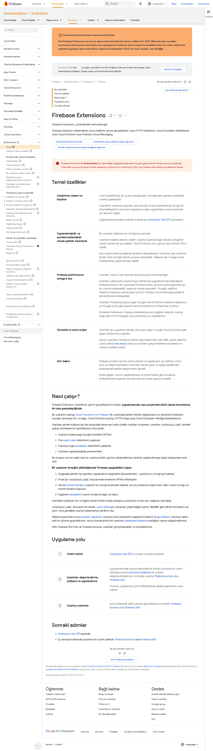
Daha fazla (79, 3)
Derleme (36, 3)
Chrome (99, 731)
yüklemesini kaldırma (136, 520)
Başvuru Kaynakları (115, 20)
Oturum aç (203, 3)
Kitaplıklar (50, 709)
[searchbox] (21, 30)
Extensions (40, 13)
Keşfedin (69, 141)
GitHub (49, 714)
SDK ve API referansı (55, 699)
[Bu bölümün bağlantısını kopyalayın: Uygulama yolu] (88, 540)
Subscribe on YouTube (109, 709)
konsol (163, 576)
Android (85, 731)
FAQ (160, 48)
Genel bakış (10, 20)
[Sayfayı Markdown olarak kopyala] (120, 115)
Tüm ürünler (159, 731)
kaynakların (81, 446)
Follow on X (104, 704)
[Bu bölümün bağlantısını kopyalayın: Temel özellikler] (89, 182)
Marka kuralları (159, 714)
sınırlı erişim (120, 343)
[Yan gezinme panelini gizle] (37, 745)
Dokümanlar (57, 3)
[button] (18, 49)
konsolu (125, 639)
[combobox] (119, 4)
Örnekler (135, 20)
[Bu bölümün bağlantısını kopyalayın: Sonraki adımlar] (90, 625)
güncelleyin (163, 517)
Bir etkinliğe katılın (107, 714)
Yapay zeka (52, 20)
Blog (174, 3)
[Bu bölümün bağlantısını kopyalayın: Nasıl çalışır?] (83, 397)
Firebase (56, 81)
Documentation (15, 13)
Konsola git (187, 3)
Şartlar (49, 744)
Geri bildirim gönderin (176, 90)
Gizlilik (58, 744)
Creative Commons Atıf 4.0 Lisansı (103, 666)
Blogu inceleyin (106, 694)
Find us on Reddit (107, 699)
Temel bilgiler (29, 20)
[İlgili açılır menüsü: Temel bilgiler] (39, 20)
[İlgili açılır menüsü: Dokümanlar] (67, 3)
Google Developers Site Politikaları (62, 669)
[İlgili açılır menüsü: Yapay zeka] (61, 20)
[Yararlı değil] (189, 81)
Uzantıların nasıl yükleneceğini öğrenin (113, 141)
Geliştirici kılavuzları (55, 694)
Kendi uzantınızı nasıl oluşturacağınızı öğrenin (81, 147)
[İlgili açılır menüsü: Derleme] (45, 3)
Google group (158, 704)
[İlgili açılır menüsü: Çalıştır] (98, 20)
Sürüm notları (158, 709)
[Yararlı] (185, 81)
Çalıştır (91, 20)
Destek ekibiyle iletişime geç (165, 694)
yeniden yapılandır (91, 517)
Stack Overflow (159, 699)
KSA (117, 580)
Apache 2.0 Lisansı (152, 666)
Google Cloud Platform (135, 731)
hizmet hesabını (75, 485)
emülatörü (139, 572)
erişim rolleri (69, 440)
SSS (153, 719)
